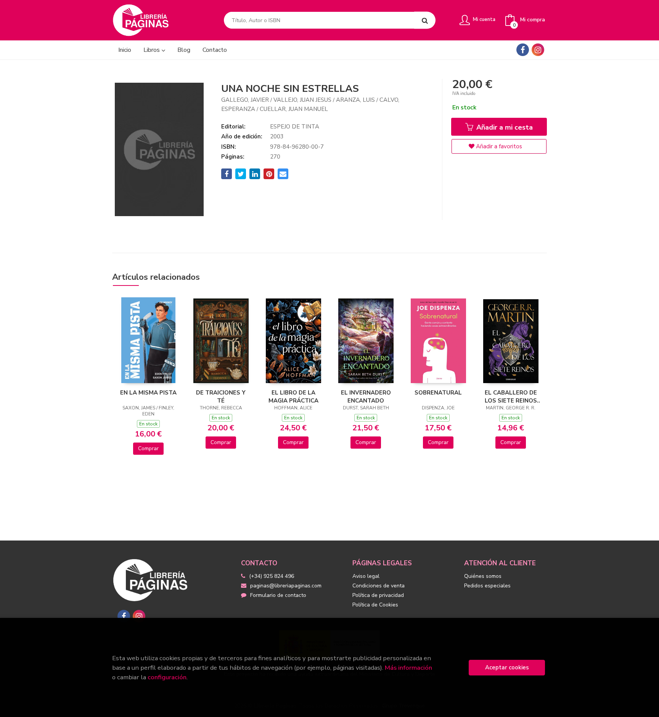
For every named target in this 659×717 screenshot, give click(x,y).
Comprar (148, 448)
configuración (167, 677)
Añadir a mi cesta (503, 127)
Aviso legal (365, 576)
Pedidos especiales (487, 585)
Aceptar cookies (507, 667)
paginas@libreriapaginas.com (285, 585)
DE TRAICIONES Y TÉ (221, 396)
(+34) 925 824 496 (271, 576)
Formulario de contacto (278, 595)
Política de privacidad (378, 595)
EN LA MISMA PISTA (148, 392)
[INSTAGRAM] (538, 49)
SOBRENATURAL (438, 392)
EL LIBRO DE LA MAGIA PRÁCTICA (293, 396)
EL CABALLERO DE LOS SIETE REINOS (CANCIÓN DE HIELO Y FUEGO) (510, 396)
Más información (408, 667)
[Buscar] (425, 20)
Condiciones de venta (378, 585)
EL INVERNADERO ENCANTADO (366, 396)
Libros (152, 50)
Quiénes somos (482, 576)
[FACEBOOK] (522, 49)
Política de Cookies (375, 604)
